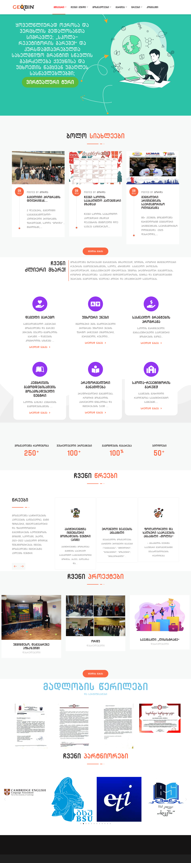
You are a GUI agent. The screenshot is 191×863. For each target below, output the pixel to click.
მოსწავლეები (100, 7)
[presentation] (15, 566)
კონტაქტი (152, 7)
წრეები (135, 7)
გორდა (44, 192)
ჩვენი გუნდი (78, 7)
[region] (95, 65)
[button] (5, 799)
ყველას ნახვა (95, 251)
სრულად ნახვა (38, 347)
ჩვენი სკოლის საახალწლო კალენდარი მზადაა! (102, 201)
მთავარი (59, 7)
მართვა (120, 7)
